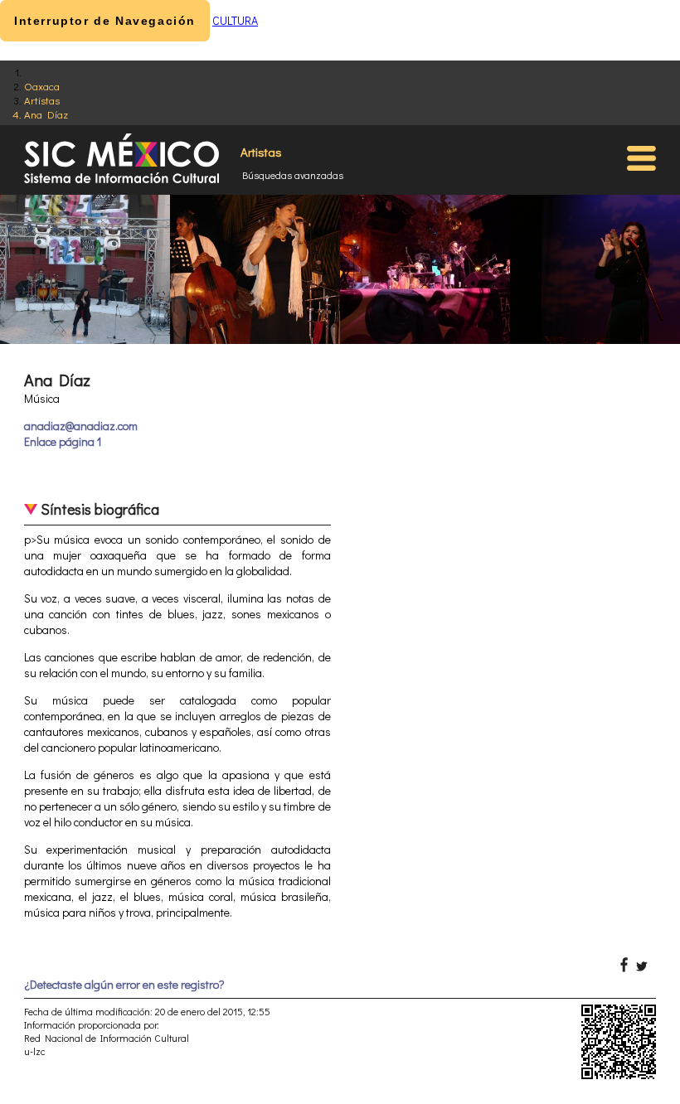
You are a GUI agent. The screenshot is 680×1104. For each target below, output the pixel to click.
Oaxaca (42, 86)
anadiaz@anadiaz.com (81, 425)
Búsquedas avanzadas (292, 175)
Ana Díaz (46, 114)
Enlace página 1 (62, 441)
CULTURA (235, 20)
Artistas (42, 100)
